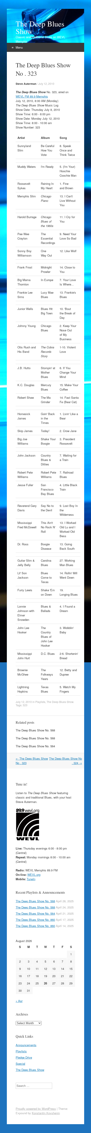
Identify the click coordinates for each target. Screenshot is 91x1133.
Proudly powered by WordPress (36, 1109)
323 (25, 705)
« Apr (19, 1001)
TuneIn (31, 879)
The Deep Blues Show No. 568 (35, 730)
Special (20, 1063)
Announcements (26, 1045)
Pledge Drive (24, 1057)
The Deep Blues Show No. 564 (35, 746)
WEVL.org (33, 874)
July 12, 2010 (46, 83)
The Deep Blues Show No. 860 (35, 920)
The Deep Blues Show (40, 27)
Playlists (40, 702)
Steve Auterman (26, 84)
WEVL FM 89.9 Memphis (32, 96)
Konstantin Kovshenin (46, 1113)
